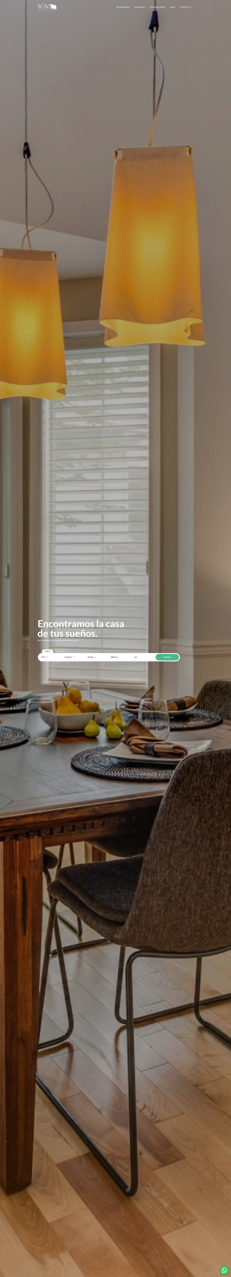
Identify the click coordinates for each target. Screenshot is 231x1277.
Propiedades (122, 7)
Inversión (139, 7)
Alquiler (60, 651)
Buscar (167, 657)
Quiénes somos (157, 7)
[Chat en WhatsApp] (224, 1270)
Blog (172, 7)
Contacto (185, 7)
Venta (47, 651)
